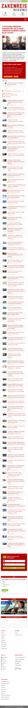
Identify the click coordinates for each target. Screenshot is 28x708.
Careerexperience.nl (5, 697)
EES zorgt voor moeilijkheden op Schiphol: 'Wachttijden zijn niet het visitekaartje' (15, 237)
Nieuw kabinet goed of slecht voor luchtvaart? (14, 579)
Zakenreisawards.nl (5, 699)
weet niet (5, 586)
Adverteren (3, 634)
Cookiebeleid (3, 642)
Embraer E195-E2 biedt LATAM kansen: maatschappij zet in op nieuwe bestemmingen (16, 320)
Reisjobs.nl (3, 693)
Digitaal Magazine (12, 1)
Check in (23, 1)
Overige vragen (18, 665)
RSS (3, 665)
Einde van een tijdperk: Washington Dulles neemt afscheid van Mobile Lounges (15, 449)
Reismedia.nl (3, 689)
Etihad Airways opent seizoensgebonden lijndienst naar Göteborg (15, 255)
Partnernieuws (4, 648)
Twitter (3, 659)
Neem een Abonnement (20, 657)
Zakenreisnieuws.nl (5, 683)
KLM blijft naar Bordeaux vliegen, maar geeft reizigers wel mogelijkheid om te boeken (16, 545)
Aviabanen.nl (3, 691)
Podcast (4, 669)
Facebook (4, 661)
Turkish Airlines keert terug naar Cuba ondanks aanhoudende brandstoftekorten (15, 148)
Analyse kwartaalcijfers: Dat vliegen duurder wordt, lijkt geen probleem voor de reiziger (15, 327)
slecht (4, 583)
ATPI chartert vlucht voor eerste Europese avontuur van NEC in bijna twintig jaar (15, 373)
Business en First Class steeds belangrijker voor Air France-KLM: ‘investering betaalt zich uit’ (14, 474)
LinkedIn (4, 663)
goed (4, 581)
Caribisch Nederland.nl (5, 695)
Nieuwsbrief (3, 646)
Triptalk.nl (3, 685)
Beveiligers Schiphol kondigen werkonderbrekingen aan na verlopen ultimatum (15, 161)
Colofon (2, 638)
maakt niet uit (6, 584)
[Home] (14, 7)
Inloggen (16, 76)
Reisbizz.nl (3, 687)
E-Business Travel (18, 634)
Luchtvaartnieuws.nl (5, 681)
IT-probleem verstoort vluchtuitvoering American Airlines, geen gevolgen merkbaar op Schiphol (16, 511)
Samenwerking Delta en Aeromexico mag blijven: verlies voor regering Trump (15, 102)
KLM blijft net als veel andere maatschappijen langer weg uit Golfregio (14, 355)
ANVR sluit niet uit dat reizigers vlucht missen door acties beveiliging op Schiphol (15, 114)
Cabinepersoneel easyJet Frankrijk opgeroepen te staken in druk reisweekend (15, 230)
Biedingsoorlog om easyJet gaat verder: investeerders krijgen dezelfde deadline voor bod (16, 415)
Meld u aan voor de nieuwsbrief (10, 95)
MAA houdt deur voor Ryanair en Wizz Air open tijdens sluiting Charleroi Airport (15, 467)
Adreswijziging (18, 661)
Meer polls (4, 591)
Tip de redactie (7, 96)
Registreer (19, 1)
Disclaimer (3, 640)
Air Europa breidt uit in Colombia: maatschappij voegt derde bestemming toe (16, 531)
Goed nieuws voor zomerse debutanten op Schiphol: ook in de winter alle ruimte (14, 499)
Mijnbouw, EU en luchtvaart (9, 612)
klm (23, 91)
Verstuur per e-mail (8, 93)
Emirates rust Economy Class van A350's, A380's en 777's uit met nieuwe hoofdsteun (16, 538)
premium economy (16, 91)
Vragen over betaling (19, 659)
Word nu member (8, 76)
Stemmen (5, 590)
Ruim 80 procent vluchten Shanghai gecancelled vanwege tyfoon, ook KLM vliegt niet (16, 291)
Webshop (4, 667)
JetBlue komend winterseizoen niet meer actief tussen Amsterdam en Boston (15, 518)
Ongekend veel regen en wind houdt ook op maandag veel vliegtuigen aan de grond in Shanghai (15, 284)
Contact (2, 633)
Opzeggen (17, 663)
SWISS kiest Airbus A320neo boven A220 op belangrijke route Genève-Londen (15, 168)
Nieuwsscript (3, 644)
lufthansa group (8, 91)
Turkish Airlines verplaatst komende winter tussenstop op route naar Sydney (15, 408)
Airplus (16, 633)
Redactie (3, 636)
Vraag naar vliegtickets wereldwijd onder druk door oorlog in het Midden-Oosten (16, 481)
